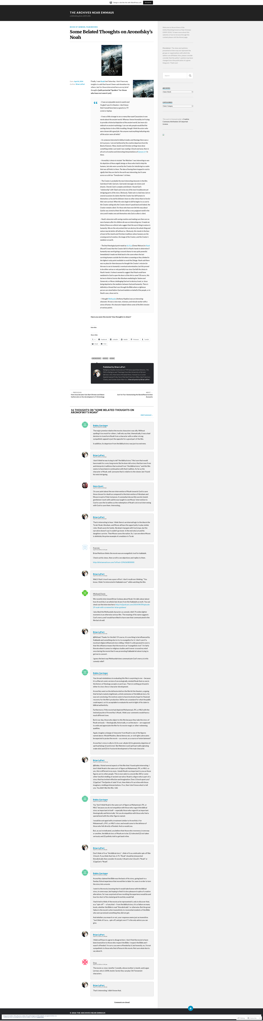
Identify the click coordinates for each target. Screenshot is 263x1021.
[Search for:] (178, 75)
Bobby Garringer (100, 425)
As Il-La (129, 246)
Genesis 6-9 (142, 152)
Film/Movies (92, 27)
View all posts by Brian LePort (139, 379)
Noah (103, 81)
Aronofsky (96, 358)
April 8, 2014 (78, 81)
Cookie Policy (40, 1017)
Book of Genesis (77, 27)
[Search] (190, 75)
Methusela (112, 299)
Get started (148, 2)
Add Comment (146, 415)
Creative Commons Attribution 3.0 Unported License (176, 121)
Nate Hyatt (98, 486)
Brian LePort (80, 84)
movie (105, 358)
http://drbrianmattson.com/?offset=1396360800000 (113, 562)
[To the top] (190, 1008)
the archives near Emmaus (92, 12)
